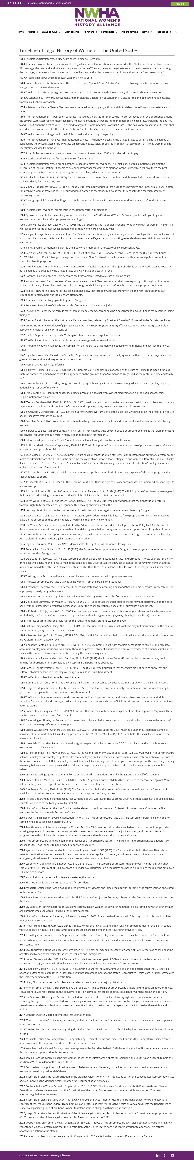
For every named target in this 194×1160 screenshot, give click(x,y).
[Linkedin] (158, 1155)
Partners (89, 32)
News (145, 32)
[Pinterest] (165, 1155)
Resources (162, 32)
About (31, 32)
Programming (129, 32)
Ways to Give (49, 32)
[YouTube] (172, 1155)
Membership (72, 32)
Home (20, 32)
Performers (107, 32)
